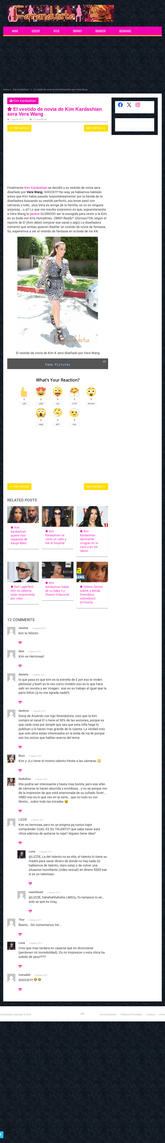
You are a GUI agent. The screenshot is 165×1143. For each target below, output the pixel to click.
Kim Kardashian (24, 101)
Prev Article (21, 128)
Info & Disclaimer (108, 1014)
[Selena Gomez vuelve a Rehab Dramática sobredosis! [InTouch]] (92, 572)
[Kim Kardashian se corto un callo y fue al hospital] (57, 516)
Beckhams (125, 31)
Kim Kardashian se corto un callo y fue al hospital (55, 537)
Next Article (94, 128)
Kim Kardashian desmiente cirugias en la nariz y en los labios (89, 541)
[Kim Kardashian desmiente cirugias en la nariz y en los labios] (92, 516)
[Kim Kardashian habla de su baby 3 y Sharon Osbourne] (57, 570)
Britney (77, 31)
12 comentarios (40, 119)
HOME (15, 31)
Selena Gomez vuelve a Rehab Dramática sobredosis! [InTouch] (91, 594)
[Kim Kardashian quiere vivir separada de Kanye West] (23, 514)
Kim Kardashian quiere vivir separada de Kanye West (19, 535)
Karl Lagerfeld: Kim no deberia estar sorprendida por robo (23, 592)
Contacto (150, 1014)
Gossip (36, 31)
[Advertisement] (82, 62)
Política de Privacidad (131, 1014)
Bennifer (100, 31)
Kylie (56, 31)
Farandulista (6, 1014)
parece (35, 214)
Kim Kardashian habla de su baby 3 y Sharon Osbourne (57, 588)
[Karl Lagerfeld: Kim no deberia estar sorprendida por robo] (23, 572)
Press (162, 1014)
